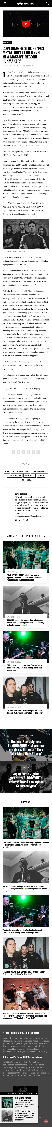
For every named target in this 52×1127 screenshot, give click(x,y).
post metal (29, 476)
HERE (5, 155)
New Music (7, 42)
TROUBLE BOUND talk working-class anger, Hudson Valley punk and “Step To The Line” (25, 711)
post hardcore (14, 476)
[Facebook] (13, 452)
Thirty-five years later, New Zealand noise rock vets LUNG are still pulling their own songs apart (24, 667)
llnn (7, 472)
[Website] (27, 520)
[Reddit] (33, 452)
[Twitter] (23, 452)
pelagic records (39, 472)
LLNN (9, 75)
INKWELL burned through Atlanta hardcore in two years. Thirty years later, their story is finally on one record (25, 1115)
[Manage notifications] (46, 1121)
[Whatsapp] (28, 452)
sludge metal (26, 480)
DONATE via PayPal (11, 1057)
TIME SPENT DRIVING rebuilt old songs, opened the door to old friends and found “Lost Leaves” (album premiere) (25, 1102)
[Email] (38, 452)
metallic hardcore (21, 472)
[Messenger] (18, 452)
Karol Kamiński (21, 493)
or (21, 1057)
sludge (41, 476)
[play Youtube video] (26, 23)
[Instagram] (23, 520)
